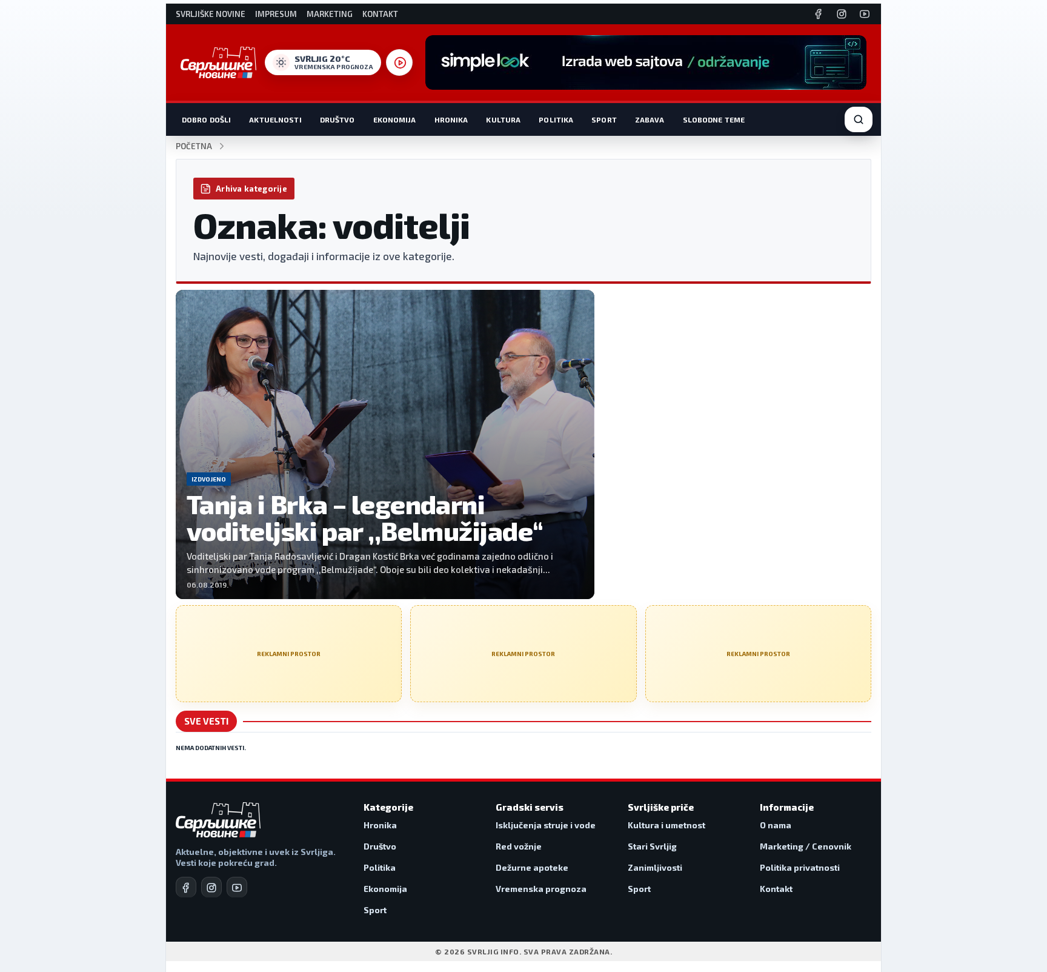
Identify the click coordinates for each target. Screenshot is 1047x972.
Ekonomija (394, 119)
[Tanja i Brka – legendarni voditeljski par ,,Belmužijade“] (385, 444)
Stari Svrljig (652, 846)
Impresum (276, 14)
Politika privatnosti (800, 867)
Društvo (337, 119)
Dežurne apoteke (532, 867)
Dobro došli (206, 119)
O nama (775, 825)
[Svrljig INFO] (218, 62)
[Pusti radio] (399, 62)
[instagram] (211, 887)
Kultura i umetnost (666, 825)
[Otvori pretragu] (858, 119)
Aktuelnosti (275, 119)
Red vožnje (519, 846)
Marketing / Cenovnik (805, 846)
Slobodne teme (714, 119)
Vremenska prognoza (541, 888)
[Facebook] (818, 14)
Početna (194, 146)
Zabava (650, 119)
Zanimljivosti (655, 867)
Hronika (451, 119)
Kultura (503, 119)
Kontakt (380, 14)
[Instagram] (841, 14)
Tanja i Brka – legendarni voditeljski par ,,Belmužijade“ (365, 517)
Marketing (330, 14)
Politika (556, 119)
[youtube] (237, 887)
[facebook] (186, 887)
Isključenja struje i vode (546, 825)
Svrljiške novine (210, 14)
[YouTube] (864, 14)
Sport (604, 119)
